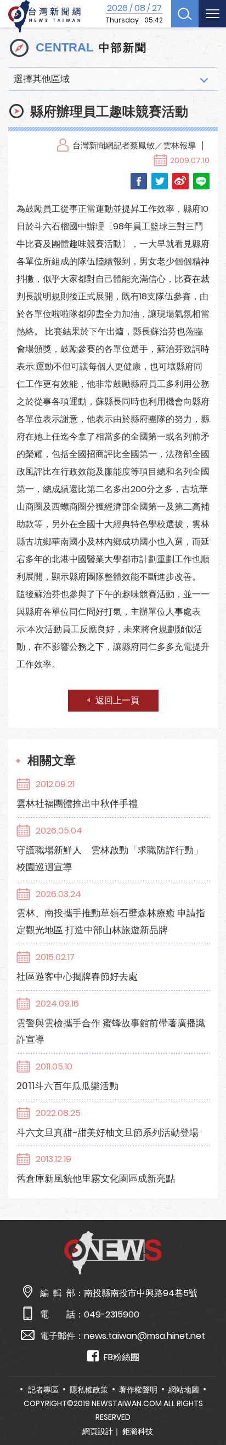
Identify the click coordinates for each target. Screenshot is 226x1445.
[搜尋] (185, 13)
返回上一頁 (117, 700)
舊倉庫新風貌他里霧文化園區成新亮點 (95, 1178)
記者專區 (43, 1389)
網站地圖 (183, 1389)
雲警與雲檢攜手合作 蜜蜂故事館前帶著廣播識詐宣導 (110, 1031)
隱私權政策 (89, 1389)
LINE (201, 181)
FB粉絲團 (121, 1357)
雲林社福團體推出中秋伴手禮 (77, 803)
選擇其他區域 (42, 78)
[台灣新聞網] (44, 16)
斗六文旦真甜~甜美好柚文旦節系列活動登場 (107, 1132)
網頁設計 (97, 1431)
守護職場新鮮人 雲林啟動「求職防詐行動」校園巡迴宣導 (109, 858)
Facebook (139, 181)
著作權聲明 (138, 1389)
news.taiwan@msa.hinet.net (144, 1336)
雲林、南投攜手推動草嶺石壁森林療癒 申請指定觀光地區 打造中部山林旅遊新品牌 (110, 921)
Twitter (159, 181)
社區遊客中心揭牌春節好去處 (77, 976)
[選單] (212, 13)
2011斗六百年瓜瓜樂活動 (67, 1086)
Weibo (180, 181)
